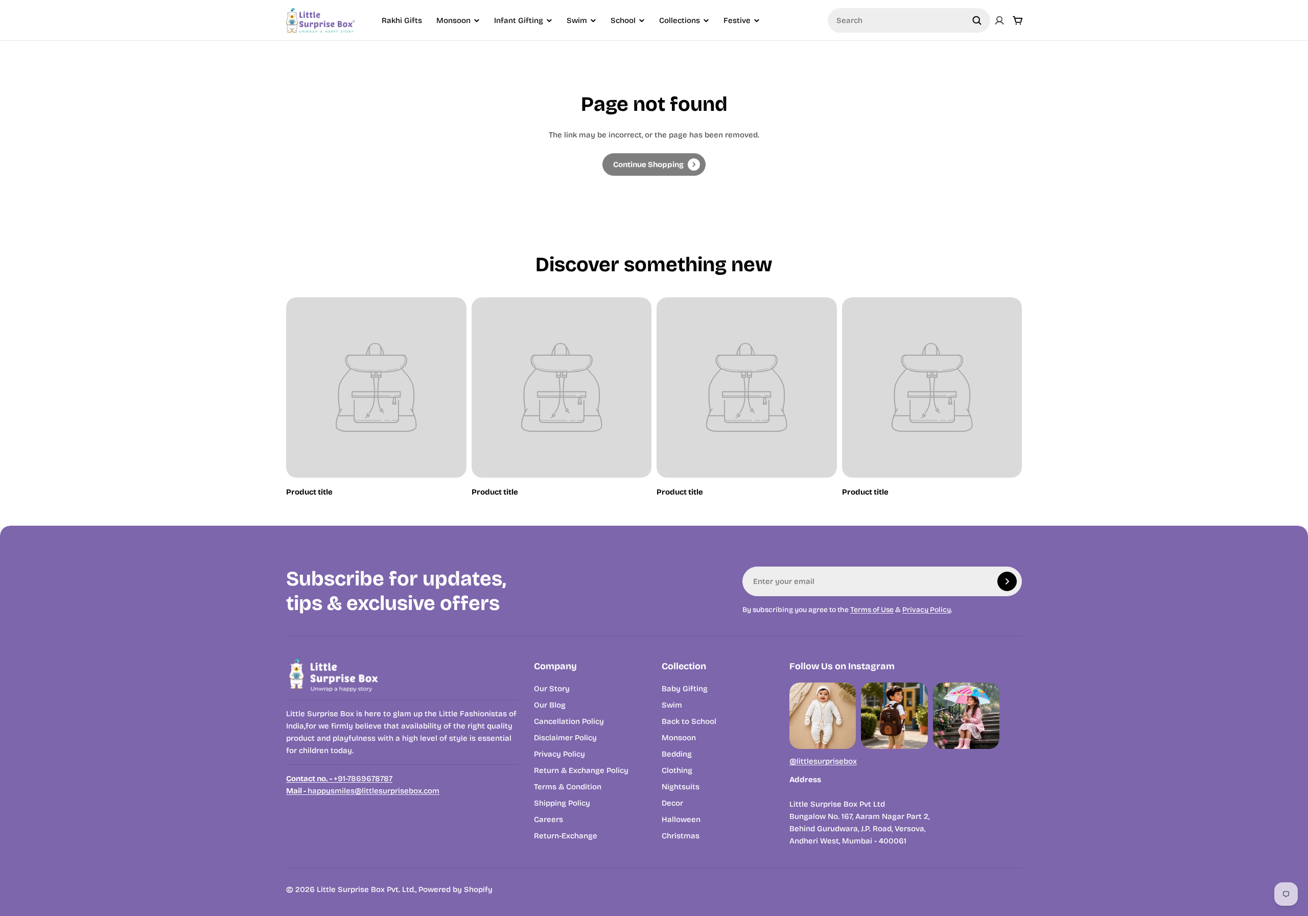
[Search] (977, 20)
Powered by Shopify (455, 889)
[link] (654, 164)
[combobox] (909, 20)
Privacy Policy (926, 609)
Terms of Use (872, 609)
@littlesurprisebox (823, 761)
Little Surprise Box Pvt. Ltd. (366, 889)
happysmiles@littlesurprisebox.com (362, 790)
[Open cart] (1018, 20)
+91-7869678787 (339, 778)
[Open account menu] (999, 20)
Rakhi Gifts (402, 20)
